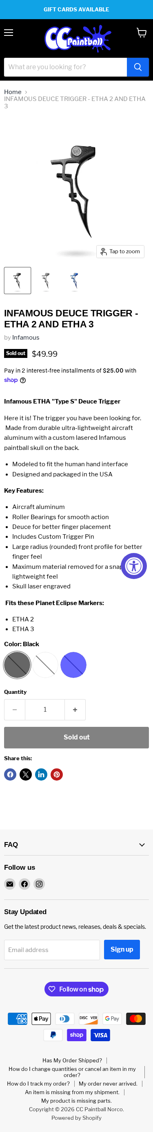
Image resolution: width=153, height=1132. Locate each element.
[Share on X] (26, 774)
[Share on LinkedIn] (41, 774)
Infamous (26, 337)
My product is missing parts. (76, 1100)
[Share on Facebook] (10, 774)
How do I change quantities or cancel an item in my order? (72, 1072)
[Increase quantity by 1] (75, 709)
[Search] (138, 67)
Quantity (15, 692)
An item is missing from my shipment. (72, 1092)
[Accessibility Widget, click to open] (134, 566)
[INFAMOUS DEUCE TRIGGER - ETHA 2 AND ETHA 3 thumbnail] (17, 281)
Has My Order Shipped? (72, 1060)
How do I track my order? (38, 1083)
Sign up (122, 949)
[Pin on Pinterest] (57, 774)
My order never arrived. (108, 1083)
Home (13, 92)
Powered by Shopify (76, 1117)
